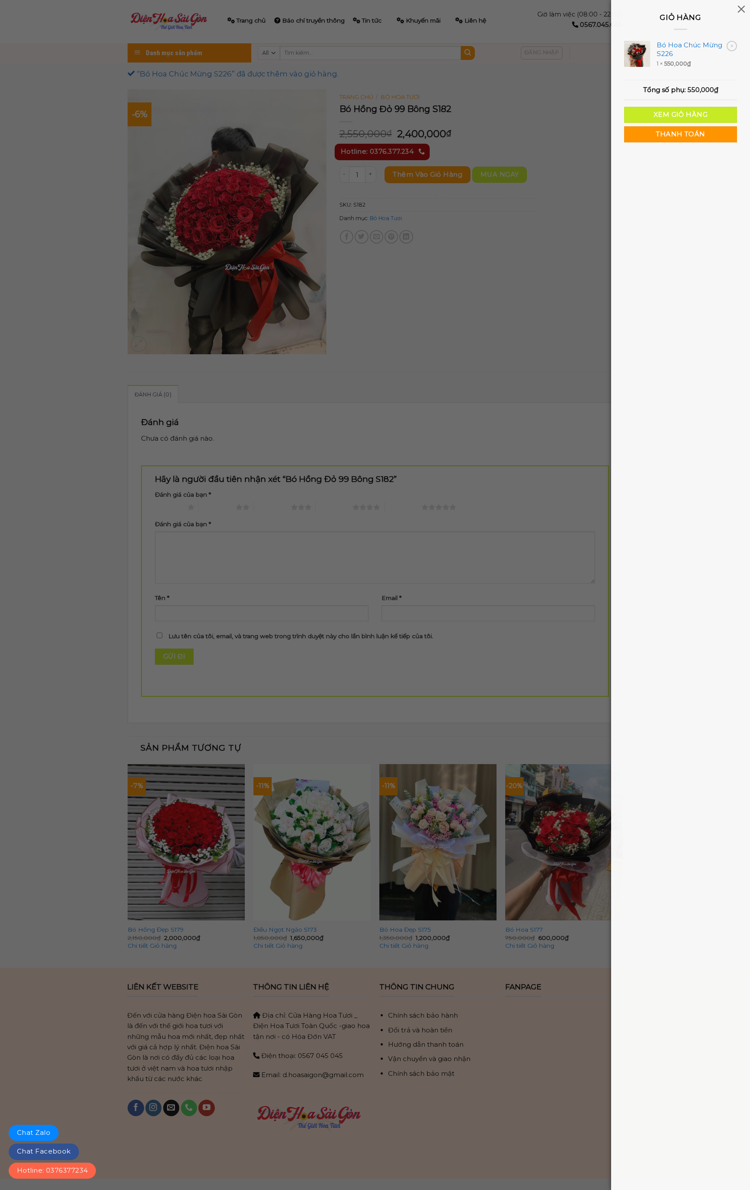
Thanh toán (680, 134)
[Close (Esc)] (741, 8)
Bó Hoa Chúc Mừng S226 (689, 49)
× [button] (732, 46)
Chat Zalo (33, 1132)
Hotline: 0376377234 (52, 1170)
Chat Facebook (44, 1151)
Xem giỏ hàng (680, 115)
